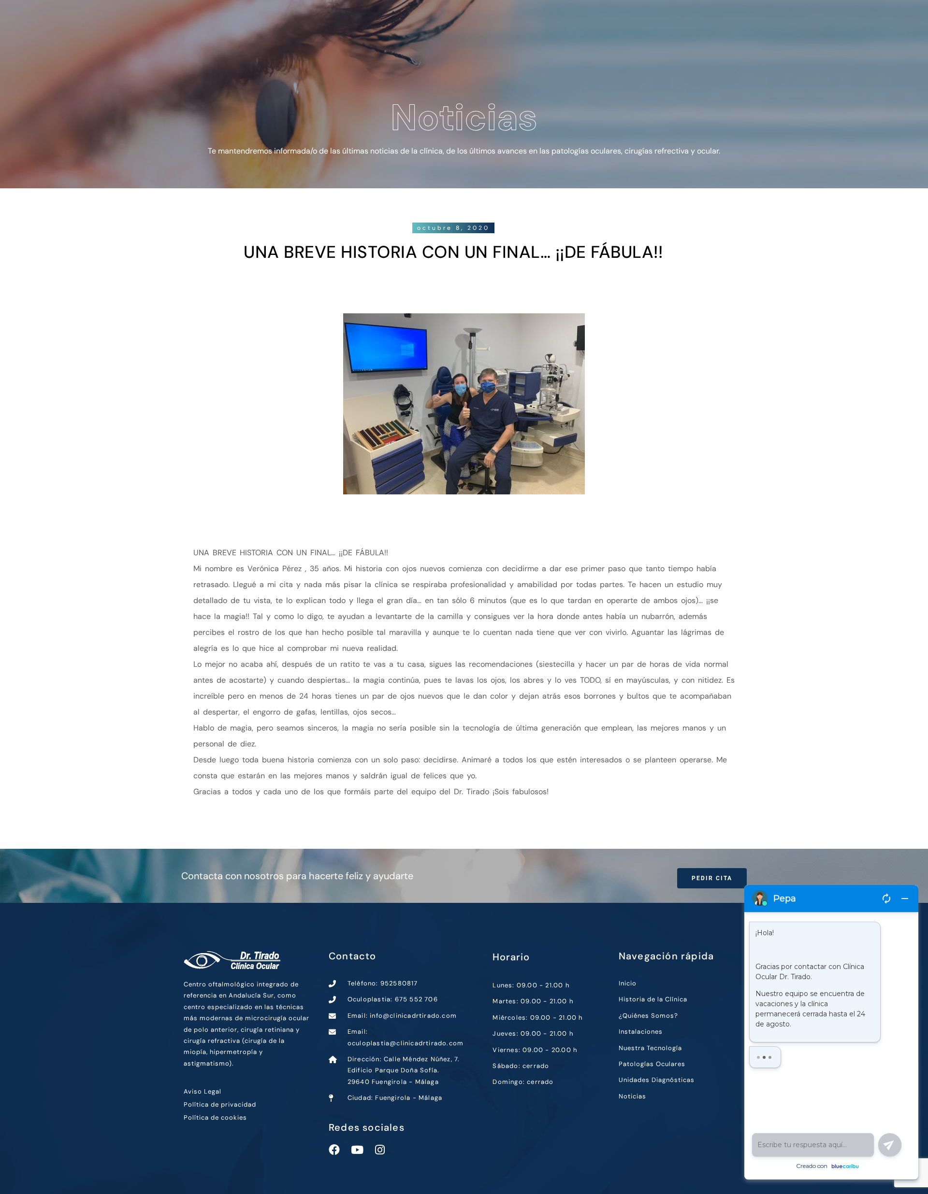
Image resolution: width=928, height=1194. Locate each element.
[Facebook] (334, 1149)
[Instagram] (379, 1149)
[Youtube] (356, 1149)
